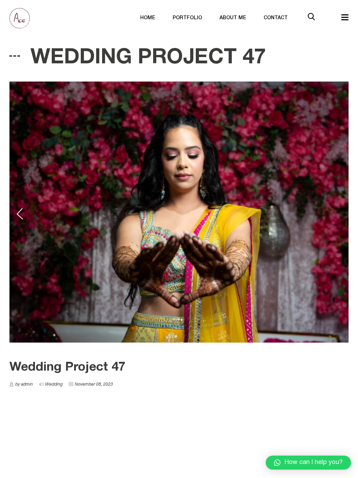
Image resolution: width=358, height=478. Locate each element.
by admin (24, 384)
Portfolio (187, 18)
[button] (308, 463)
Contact (276, 18)
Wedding (54, 384)
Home (147, 18)
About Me (233, 18)
